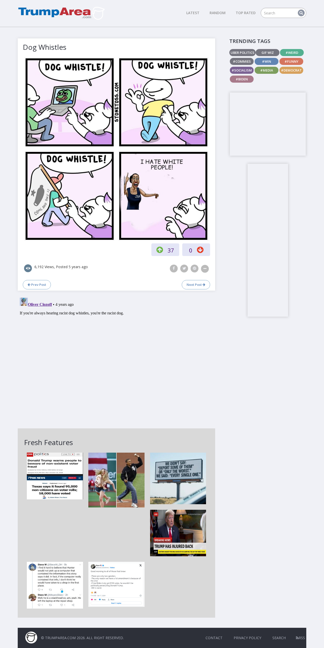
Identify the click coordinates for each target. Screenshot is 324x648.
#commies (242, 61)
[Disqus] (116, 359)
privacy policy (247, 637)
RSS (302, 637)
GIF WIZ (267, 52)
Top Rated (246, 12)
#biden (242, 79)
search (279, 637)
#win (266, 61)
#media (266, 70)
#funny (291, 61)
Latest (192, 12)
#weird (292, 52)
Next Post (194, 284)
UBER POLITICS (242, 52)
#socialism (242, 70)
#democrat (291, 70)
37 (171, 250)
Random (218, 12)
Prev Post (38, 284)
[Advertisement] (268, 124)
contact (214, 637)
